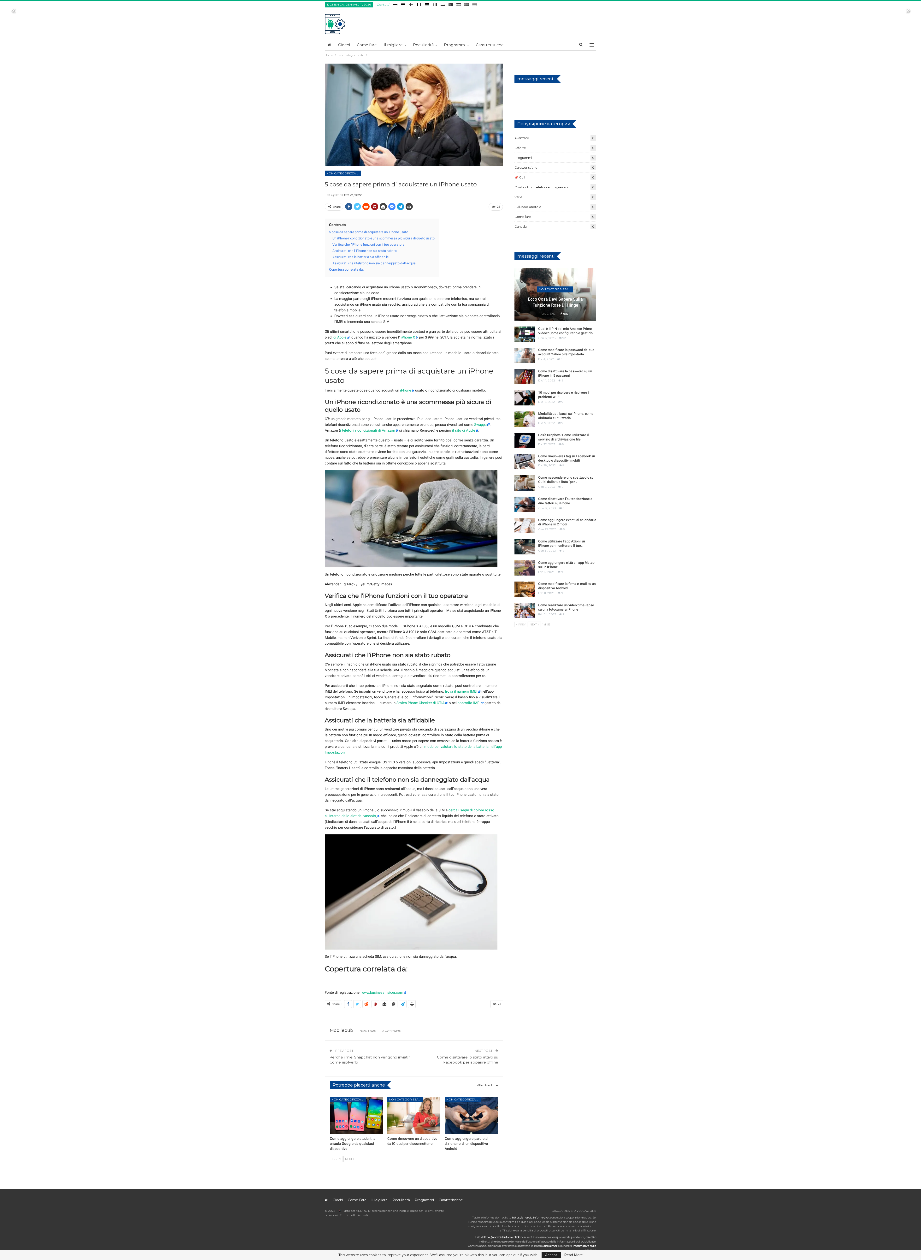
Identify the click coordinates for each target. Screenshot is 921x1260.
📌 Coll (519, 177)
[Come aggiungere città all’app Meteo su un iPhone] (524, 568)
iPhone (405, 390)
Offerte (520, 148)
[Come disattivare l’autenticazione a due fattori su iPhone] (524, 504)
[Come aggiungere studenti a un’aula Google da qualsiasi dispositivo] (356, 1115)
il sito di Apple (463, 430)
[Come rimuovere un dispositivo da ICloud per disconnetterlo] (414, 1115)
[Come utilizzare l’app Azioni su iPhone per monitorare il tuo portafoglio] (524, 546)
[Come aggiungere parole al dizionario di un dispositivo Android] (471, 1115)
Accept (551, 1255)
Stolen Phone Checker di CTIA (420, 703)
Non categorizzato (343, 173)
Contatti (383, 4)
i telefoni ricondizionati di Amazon (367, 430)
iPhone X (408, 337)
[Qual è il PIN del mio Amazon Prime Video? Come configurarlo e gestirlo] (524, 334)
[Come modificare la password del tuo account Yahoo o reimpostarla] (524, 355)
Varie (518, 197)
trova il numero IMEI (461, 691)
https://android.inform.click (530, 1217)
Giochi (344, 45)
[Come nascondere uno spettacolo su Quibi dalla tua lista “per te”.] (524, 483)
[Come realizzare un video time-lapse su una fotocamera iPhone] (524, 610)
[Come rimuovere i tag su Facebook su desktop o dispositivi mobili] (524, 461)
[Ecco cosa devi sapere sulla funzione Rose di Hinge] (555, 294)
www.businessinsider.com (382, 992)
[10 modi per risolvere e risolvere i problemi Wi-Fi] (524, 398)
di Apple (339, 337)
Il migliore (393, 45)
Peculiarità (423, 45)
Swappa (480, 424)
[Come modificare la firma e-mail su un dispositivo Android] (524, 589)
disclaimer (550, 1246)
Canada (520, 226)
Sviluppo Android (527, 207)
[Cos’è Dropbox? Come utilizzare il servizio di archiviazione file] (524, 440)
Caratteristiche (490, 45)
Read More (573, 1255)
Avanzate (521, 138)
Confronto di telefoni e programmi (541, 187)
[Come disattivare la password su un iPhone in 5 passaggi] (524, 376)
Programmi (455, 45)
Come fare (367, 45)
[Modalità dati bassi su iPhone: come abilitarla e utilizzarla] (524, 419)
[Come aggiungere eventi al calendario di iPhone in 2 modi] (524, 525)
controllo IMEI (469, 703)
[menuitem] (395, 4)
